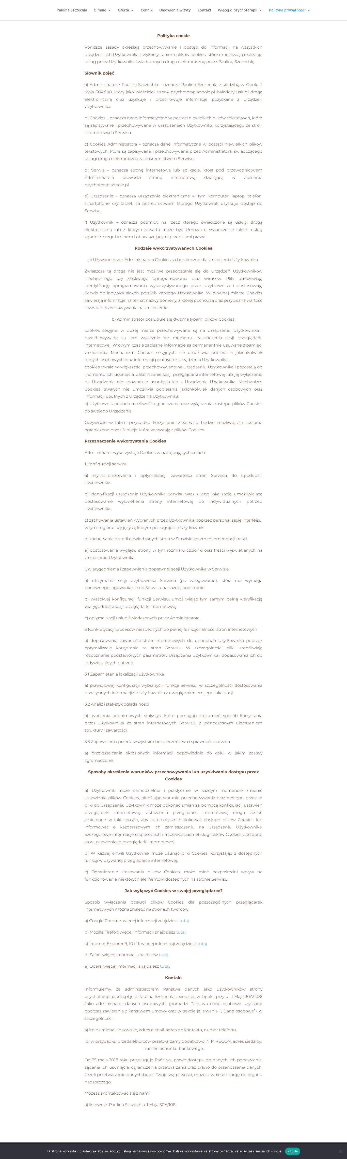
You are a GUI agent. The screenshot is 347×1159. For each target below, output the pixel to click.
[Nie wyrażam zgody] (340, 1151)
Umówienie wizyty (175, 10)
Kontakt (204, 10)
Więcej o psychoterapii (237, 10)
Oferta (123, 10)
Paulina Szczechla (72, 10)
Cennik (147, 10)
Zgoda (293, 1151)
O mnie (100, 10)
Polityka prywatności (287, 10)
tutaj (184, 920)
